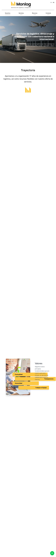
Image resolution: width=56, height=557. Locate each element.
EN (51, 2)
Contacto (48, 13)
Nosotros (7, 13)
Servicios (21, 13)
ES (53, 2)
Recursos (34, 13)
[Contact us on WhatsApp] (52, 553)
